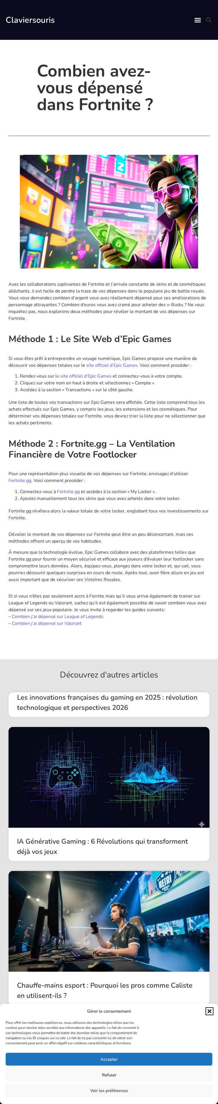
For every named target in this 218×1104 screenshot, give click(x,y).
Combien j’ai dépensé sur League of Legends (57, 616)
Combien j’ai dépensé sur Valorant (47, 623)
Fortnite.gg (20, 480)
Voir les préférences (109, 1090)
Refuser (109, 1075)
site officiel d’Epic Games (111, 365)
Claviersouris (30, 20)
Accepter (109, 1059)
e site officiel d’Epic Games (84, 376)
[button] (209, 1011)
